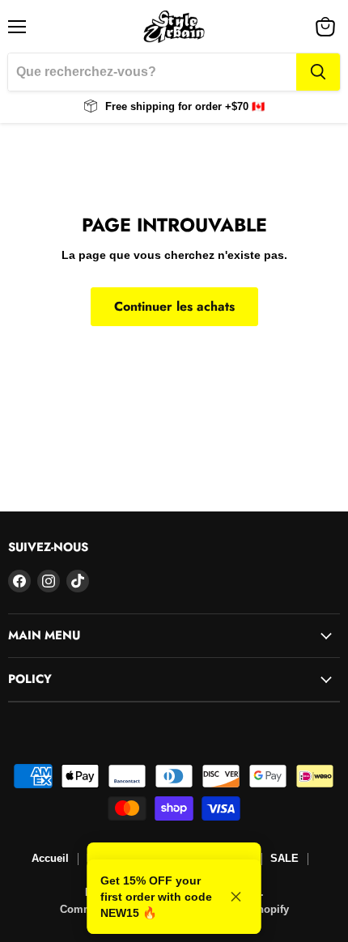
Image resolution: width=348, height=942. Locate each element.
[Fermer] (236, 897)
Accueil (50, 858)
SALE (284, 858)
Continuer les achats (174, 306)
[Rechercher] (318, 72)
